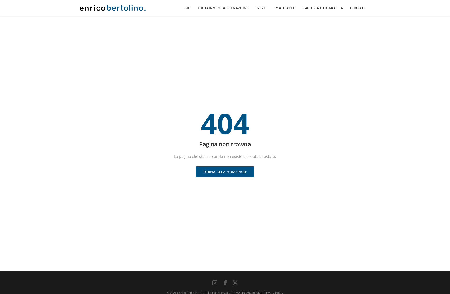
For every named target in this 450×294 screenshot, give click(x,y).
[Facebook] (225, 283)
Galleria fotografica (323, 8)
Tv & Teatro (285, 8)
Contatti (358, 8)
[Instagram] (215, 283)
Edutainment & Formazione (223, 8)
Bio (188, 8)
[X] (235, 283)
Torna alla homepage (225, 171)
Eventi (261, 8)
